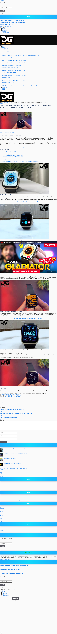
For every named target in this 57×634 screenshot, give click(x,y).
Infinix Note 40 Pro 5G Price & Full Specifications (12, 396)
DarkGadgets (13, 589)
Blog (0, 419)
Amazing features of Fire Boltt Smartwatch (11, 157)
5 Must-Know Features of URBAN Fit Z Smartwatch (9, 417)
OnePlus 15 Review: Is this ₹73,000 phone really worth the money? (13, 53)
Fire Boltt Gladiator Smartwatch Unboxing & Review (13, 155)
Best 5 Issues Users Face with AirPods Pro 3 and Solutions (10, 496)
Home (3, 46)
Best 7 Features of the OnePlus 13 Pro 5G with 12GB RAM (11, 65)
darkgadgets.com (3, 401)
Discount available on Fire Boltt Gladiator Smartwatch (13, 156)
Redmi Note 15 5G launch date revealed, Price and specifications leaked (12, 22)
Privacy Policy (20, 13)
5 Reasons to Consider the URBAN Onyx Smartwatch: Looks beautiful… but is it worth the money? (17, 498)
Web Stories (4, 89)
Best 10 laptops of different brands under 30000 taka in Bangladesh (13, 70)
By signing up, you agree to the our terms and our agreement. (13, 13)
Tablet (1, 518)
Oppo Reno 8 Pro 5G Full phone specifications (13, 395)
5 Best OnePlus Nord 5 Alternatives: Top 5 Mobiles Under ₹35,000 (11, 573)
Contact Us (4, 29)
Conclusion (5, 159)
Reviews (3, 47)
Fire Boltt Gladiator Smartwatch (9, 154)
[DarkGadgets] (7, 44)
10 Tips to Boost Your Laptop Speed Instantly (9, 72)
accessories (2, 508)
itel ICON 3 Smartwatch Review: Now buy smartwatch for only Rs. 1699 (28, 318)
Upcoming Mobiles (7, 51)
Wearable (3, 88)
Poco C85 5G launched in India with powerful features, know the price (12, 20)
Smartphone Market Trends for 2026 (6, 24)
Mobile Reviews (6, 48)
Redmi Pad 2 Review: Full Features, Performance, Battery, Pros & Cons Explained (14, 565)
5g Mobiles (5, 49)
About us (3, 28)
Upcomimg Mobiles (3, 519)
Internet (1, 512)
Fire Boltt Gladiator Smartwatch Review (10, 151)
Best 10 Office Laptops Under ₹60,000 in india (10, 67)
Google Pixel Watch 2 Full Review (28, 147)
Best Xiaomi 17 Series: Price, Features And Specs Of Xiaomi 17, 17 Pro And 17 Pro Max (16, 57)
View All (5, 52)
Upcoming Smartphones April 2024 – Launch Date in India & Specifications (17, 152)
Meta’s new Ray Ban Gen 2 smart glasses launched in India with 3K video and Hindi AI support (16, 413)
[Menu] (1, 45)
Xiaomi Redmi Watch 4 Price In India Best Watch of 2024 (28, 201)
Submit (15, 599)
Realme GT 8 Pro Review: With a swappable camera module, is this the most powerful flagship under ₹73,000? (20, 55)
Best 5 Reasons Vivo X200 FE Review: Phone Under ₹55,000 (12, 58)
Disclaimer (4, 31)
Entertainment (4, 87)
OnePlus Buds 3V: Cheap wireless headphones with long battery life (12, 409)
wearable (8, 102)
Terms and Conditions (6, 32)
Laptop (5, 50)
